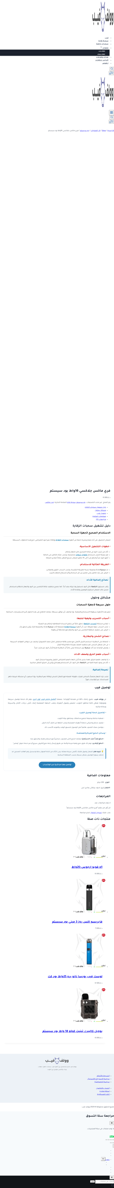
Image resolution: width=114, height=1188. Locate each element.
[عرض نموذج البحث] (112, 69)
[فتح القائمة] (111, 112)
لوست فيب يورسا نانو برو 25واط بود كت (75, 976)
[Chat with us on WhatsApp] (112, 1136)
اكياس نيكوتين (101, 60)
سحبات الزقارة (62, 540)
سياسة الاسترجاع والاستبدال (98, 1079)
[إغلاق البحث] (112, 1177)
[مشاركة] (109, 1139)
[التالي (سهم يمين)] (111, 1142)
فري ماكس (49, 503)
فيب (106, 38)
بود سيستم (81, 503)
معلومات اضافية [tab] (99, 517)
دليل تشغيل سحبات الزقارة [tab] (95, 507)
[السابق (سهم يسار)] (113, 1142)
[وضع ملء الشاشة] (111, 1139)
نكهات (107, 1160)
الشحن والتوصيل (103, 1088)
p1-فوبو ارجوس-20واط (87, 867)
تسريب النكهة (90, 624)
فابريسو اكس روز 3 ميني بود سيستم (77, 922)
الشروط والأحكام (103, 1076)
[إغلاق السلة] (112, 1123)
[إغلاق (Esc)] (106, 1139)
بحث (92, 1181)
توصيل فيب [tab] (101, 514)
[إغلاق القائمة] (113, 1146)
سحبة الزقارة (70, 627)
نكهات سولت (101, 54)
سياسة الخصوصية (102, 1082)
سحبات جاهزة (102, 44)
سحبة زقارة (103, 41)
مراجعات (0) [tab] (101, 520)
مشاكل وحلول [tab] (100, 511)
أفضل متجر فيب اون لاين (44, 699)
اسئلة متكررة (105, 1091)
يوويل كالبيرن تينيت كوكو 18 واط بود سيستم (72, 1031)
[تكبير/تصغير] (113, 1139)
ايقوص (105, 63)
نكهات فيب (102, 51)
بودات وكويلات (102, 57)
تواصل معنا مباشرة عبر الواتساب (57, 765)
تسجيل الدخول (96, 813)
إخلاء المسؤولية (103, 1095)
